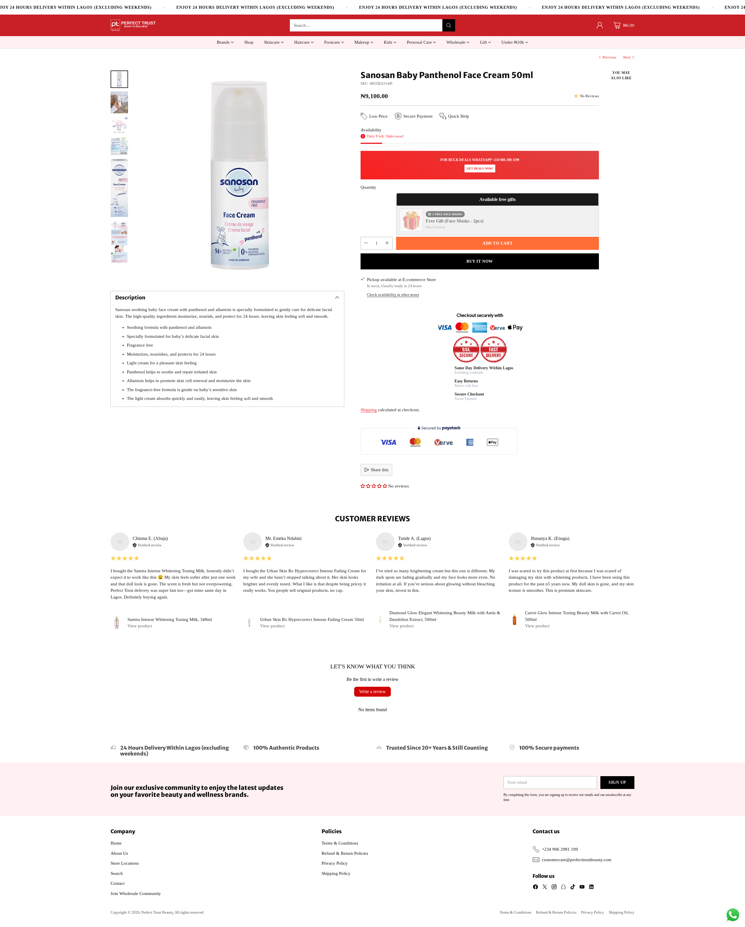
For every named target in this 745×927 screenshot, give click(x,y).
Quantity (368, 187)
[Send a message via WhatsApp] (733, 915)
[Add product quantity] (387, 243)
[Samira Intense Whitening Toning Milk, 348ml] (117, 623)
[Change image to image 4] (119, 146)
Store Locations (125, 863)
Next (627, 57)
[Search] (448, 25)
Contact (118, 883)
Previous (609, 57)
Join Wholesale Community (136, 893)
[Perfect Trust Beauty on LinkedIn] (591, 887)
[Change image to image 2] (119, 102)
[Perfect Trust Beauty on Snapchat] (563, 887)
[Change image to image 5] (119, 188)
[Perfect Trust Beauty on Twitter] (544, 887)
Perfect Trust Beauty (157, 912)
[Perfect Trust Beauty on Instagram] (554, 887)
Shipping (369, 409)
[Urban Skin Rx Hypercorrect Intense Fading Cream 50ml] (249, 623)
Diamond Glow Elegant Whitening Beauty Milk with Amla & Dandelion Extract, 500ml (444, 616)
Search (117, 873)
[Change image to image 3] (119, 125)
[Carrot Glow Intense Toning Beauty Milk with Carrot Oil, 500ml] (514, 619)
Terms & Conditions (340, 843)
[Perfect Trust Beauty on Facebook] (535, 887)
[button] (374, 486)
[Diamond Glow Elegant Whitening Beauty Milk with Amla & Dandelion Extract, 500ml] (380, 619)
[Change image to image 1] (119, 79)
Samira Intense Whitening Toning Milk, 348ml (169, 619)
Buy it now (479, 261)
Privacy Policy (335, 863)
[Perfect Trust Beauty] (133, 25)
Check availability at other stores (393, 294)
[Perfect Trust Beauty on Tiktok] (572, 887)
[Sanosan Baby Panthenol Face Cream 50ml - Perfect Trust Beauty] (239, 175)
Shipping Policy (336, 873)
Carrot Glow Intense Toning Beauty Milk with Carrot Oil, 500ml (577, 616)
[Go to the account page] (599, 25)
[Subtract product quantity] (366, 243)
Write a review (372, 691)
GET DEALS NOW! (480, 168)
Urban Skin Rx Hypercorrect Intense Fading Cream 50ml (312, 619)
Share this (380, 469)
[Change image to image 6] (119, 241)
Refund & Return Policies (345, 853)
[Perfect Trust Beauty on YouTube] (582, 887)
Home (116, 843)
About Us (119, 853)
